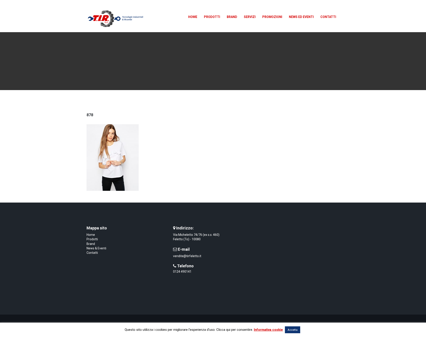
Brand (91, 244)
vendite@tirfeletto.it (187, 256)
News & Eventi (96, 248)
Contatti (92, 252)
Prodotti (92, 239)
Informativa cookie (268, 330)
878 (90, 114)
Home (91, 234)
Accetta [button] (293, 329)
